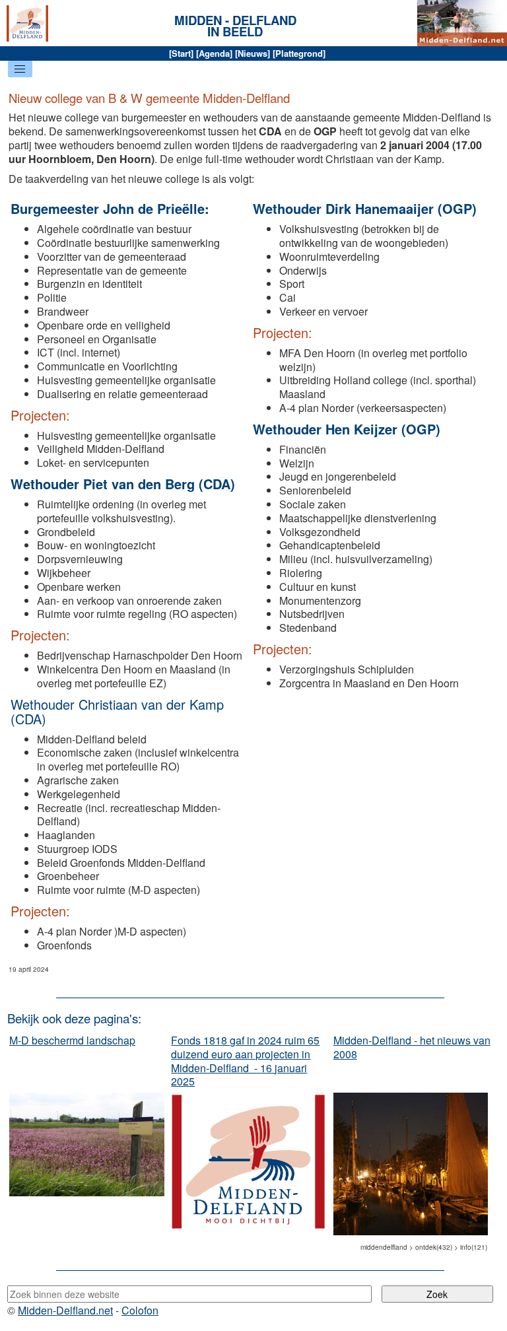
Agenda (214, 53)
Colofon (139, 1310)
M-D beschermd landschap (72, 1040)
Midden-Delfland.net (65, 1310)
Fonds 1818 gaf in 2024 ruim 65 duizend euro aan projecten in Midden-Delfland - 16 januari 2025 (245, 1061)
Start (181, 53)
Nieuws (252, 53)
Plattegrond (299, 53)
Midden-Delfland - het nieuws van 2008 (411, 1047)
